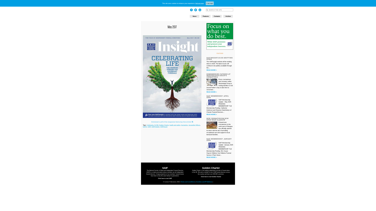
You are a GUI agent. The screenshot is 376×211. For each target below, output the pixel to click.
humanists (184, 125)
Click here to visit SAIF (165, 178)
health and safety (174, 125)
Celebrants (150, 125)
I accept (210, 3)
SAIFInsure (163, 127)
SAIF (149, 127)
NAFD (145, 127)
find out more (199, 3)
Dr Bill (156, 125)
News (195, 16)
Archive (228, 16)
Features (206, 16)
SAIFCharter (155, 127)
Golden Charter (164, 125)
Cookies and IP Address (204, 182)
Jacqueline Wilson (194, 125)
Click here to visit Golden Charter (211, 176)
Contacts (217, 16)
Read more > (212, 70)
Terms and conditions (188, 182)
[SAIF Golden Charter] (164, 14)
